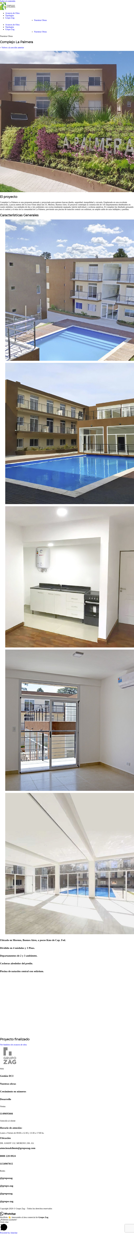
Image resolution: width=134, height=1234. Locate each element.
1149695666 (6, 1113)
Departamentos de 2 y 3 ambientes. (18, 955)
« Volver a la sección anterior (12, 47)
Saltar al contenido (7, 1)
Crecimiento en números (13, 1091)
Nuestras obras (8, 1083)
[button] (67, 1226)
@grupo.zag (6, 1185)
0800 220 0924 (8, 1156)
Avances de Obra (12, 13)
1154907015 (6, 1163)
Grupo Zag (9, 18)
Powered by (8, 1233)
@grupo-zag (6, 1201)
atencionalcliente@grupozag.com (17, 1148)
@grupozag (6, 1178)
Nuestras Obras (40, 20)
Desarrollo (5, 1099)
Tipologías (9, 15)
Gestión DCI (6, 1076)
